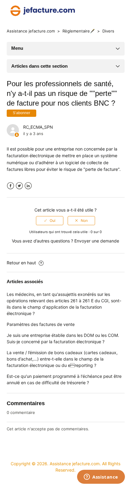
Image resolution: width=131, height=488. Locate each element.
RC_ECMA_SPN (38, 127)
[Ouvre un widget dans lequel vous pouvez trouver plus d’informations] (101, 477)
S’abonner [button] (21, 113)
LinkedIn (28, 186)
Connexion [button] (111, 10)
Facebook (10, 186)
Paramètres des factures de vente (41, 324)
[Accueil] (43, 10)
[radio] (49, 220)
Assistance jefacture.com (31, 31)
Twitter (19, 186)
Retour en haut (22, 262)
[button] (92, 10)
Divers (108, 31)
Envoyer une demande (96, 240)
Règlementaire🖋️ (78, 31)
